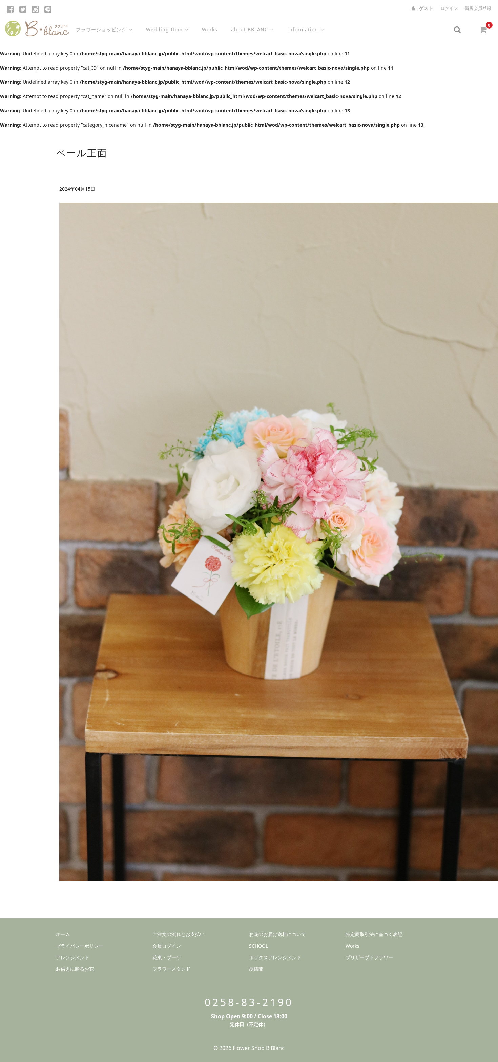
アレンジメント (72, 957)
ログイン (449, 8)
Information (302, 29)
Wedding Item (164, 29)
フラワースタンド (171, 969)
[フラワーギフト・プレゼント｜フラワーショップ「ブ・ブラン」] (37, 27)
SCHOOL (258, 946)
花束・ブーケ (166, 957)
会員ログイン (166, 946)
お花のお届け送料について (277, 934)
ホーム (63, 934)
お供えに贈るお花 (75, 969)
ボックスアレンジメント (275, 957)
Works (209, 29)
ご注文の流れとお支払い (178, 934)
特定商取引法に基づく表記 (374, 934)
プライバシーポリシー (79, 946)
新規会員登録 (478, 8)
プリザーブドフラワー (369, 957)
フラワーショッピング (101, 29)
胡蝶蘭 (256, 969)
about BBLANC (249, 29)
